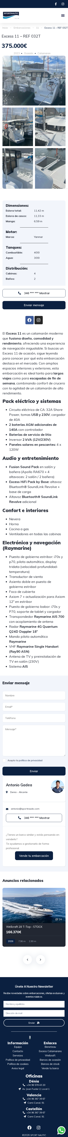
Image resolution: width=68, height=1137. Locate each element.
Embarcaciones (22, 27)
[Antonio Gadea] (57, 786)
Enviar (34, 771)
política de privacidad (30, 760)
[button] (63, 15)
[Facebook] (29, 1128)
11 (37, 27)
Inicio (5, 27)
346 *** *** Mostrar (36, 293)
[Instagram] (38, 1128)
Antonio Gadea (19, 785)
